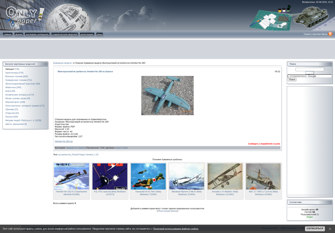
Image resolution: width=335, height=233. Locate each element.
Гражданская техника (16, 80)
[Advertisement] (167, 49)
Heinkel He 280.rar (64, 141)
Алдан (310, 217)
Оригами (9, 109)
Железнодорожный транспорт (20, 84)
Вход (99, 34)
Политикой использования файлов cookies (175, 228)
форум (18, 34)
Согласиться (315, 228)
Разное (9, 117)
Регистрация (87, 34)
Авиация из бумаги (75, 148)
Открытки (10, 113)
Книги (8, 91)
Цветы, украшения (14, 124)
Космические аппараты (17, 95)
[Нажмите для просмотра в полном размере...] (167, 114)
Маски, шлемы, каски (15, 98)
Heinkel (89, 154)
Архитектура (11, 73)
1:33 (96, 154)
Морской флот (12, 102)
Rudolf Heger (78, 154)
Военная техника (14, 76)
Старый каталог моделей (64, 34)
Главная (8, 34)
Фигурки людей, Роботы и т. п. (20, 120)
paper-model (122, 148)
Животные (10, 87)
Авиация (9, 69)
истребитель (64, 154)
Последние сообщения (37, 34)
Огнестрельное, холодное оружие (22, 106)
